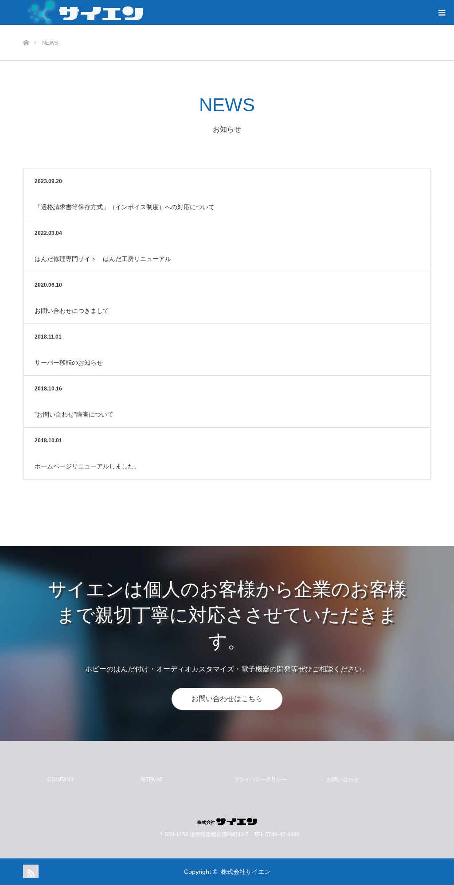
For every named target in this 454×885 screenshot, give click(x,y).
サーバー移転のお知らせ (69, 362)
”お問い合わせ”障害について (74, 414)
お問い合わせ (343, 779)
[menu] (441, 12)
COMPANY (60, 779)
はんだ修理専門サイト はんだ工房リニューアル (103, 258)
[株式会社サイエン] (227, 821)
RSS (29, 871)
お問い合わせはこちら (227, 698)
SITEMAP (152, 779)
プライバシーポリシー (260, 779)
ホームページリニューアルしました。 (87, 466)
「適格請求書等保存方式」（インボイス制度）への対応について (125, 207)
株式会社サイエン (245, 871)
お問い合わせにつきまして (72, 310)
